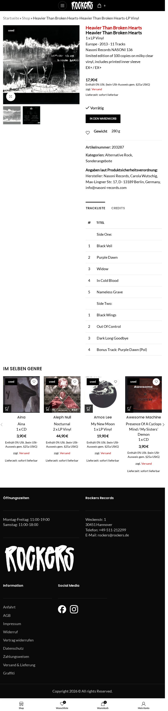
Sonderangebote (99, 161)
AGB (7, 615)
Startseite (11, 18)
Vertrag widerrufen (18, 640)
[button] (7, 65)
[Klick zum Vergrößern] (10, 96)
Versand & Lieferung (19, 665)
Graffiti (9, 673)
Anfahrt (9, 607)
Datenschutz (13, 648)
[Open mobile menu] (62, 5)
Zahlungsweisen (16, 656)
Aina (21, 417)
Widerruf (10, 632)
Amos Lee (103, 417)
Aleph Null (62, 417)
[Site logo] (82, 5)
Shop (26, 18)
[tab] (95, 207)
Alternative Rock (118, 155)
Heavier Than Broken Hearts (114, 27)
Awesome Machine (143, 417)
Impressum (12, 623)
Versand (97, 89)
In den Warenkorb (103, 118)
